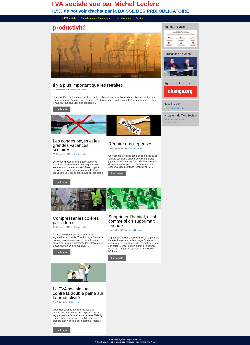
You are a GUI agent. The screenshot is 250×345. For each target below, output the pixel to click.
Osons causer (170, 123)
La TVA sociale (68, 18)
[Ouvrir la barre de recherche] (195, 18)
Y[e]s (152, 342)
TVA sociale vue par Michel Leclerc (105, 4)
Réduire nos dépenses (130, 143)
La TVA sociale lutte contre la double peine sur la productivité (78, 293)
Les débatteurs (123, 18)
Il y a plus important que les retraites (88, 85)
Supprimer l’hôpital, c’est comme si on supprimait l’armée (132, 221)
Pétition (139, 18)
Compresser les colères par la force (76, 220)
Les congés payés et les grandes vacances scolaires (76, 145)
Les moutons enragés (174, 120)
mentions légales (117, 339)
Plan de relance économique (96, 18)
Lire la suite (62, 109)
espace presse (134, 339)
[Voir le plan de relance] (180, 46)
